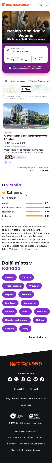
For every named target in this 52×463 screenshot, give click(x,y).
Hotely (24, 398)
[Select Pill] (40, 4)
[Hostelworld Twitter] (16, 379)
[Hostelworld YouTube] (29, 379)
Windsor (34, 286)
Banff (25, 311)
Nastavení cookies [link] (33, 450)
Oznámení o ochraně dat (26, 431)
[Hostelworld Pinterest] (35, 379)
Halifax (40, 320)
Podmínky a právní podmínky (21, 437)
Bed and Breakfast (37, 398)
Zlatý (25, 328)
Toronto (26, 277)
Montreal (10, 303)
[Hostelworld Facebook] (10, 379)
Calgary (9, 328)
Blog (8, 398)
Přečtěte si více (20, 99)
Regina (9, 294)
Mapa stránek (17, 450)
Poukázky (11, 444)
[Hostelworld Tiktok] (42, 379)
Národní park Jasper (16, 320)
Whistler (42, 311)
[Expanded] (6, 81)
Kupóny (40, 437)
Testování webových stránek (31, 444)
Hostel (8, 132)
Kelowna (26, 294)
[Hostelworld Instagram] (23, 379)
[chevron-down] (26, 195)
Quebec (9, 311)
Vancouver (30, 303)
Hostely (15, 398)
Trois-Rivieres (13, 286)
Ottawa (9, 277)
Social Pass (26, 405)
